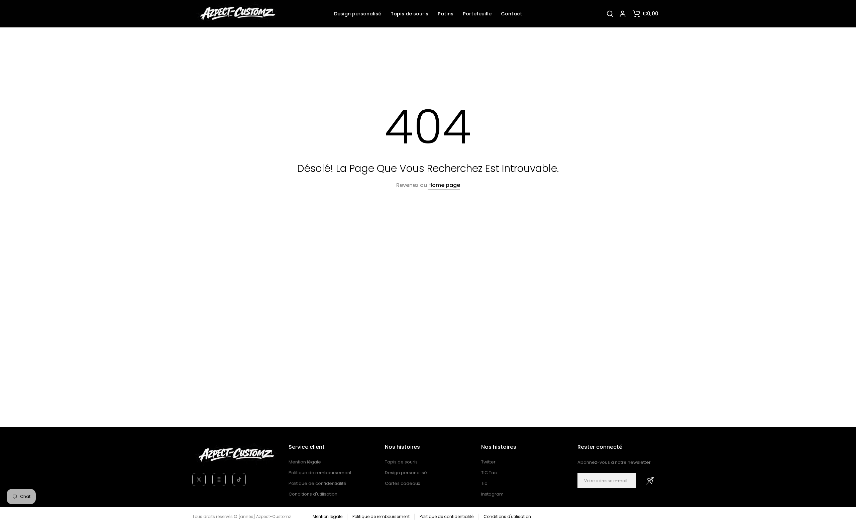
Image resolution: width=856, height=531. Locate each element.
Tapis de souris (409, 13)
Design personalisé (357, 13)
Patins (445, 13)
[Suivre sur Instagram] (219, 479)
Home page (444, 185)
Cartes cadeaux (402, 483)
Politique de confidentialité (317, 483)
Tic (484, 483)
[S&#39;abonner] (650, 480)
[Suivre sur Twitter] (199, 479)
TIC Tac (489, 472)
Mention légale (305, 462)
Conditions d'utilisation (313, 494)
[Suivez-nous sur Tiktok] (239, 479)
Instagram (492, 494)
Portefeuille (477, 13)
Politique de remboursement (320, 472)
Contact (511, 13)
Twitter (488, 462)
